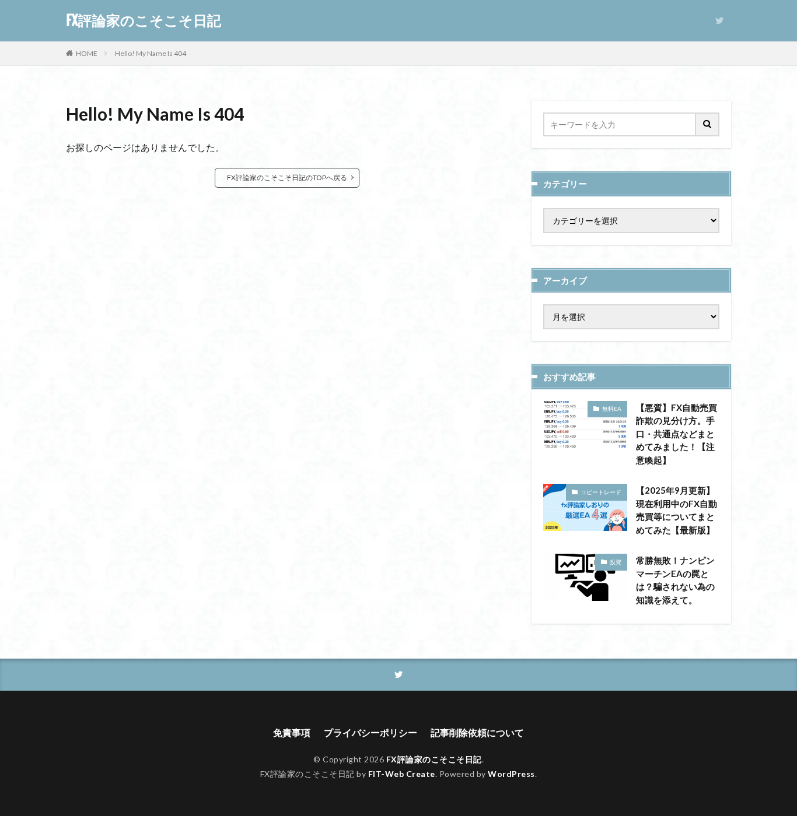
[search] (707, 124)
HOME (86, 53)
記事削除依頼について (477, 732)
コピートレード (601, 491)
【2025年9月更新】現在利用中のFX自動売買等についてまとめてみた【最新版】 (676, 510)
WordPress (511, 774)
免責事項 (291, 732)
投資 (615, 561)
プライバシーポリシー (370, 732)
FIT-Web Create (401, 774)
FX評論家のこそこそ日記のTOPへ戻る (287, 177)
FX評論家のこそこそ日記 (143, 20)
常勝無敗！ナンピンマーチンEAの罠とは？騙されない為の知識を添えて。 (675, 580)
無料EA (611, 408)
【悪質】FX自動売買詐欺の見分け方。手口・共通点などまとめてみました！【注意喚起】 (676, 433)
